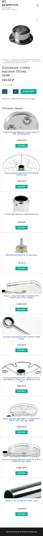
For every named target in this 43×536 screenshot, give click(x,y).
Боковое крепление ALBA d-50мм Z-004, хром (21, 338)
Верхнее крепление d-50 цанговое (21, 255)
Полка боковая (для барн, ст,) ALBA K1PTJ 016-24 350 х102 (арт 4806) (22, 419)
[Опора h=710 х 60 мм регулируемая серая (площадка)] (36, 68)
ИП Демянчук (10, 3)
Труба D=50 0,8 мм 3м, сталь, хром (21, 500)
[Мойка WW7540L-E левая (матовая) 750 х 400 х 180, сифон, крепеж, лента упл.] (40, 68)
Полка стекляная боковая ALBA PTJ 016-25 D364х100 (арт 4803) (21, 460)
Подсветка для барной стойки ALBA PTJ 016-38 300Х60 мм (21, 133)
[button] (37, 20)
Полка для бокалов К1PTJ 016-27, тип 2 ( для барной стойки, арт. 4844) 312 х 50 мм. (21, 379)
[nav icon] (37, 5)
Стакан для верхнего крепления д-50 (21, 214)
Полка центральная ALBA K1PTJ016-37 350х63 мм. (21, 174)
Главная (5, 59)
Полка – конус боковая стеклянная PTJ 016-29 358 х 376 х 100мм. (21, 297)
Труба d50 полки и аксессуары (17, 61)
